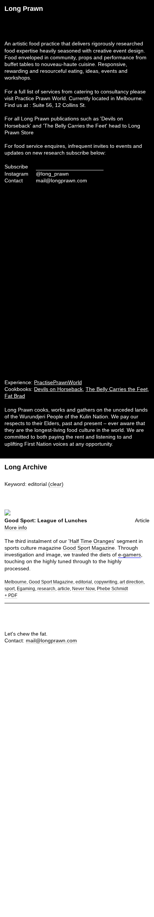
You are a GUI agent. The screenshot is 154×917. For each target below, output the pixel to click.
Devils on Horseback (58, 389)
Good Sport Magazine (89, 548)
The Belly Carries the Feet (117, 389)
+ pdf (10, 595)
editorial (84, 582)
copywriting (105, 582)
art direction (132, 582)
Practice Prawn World (40, 98)
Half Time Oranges (92, 541)
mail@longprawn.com (61, 180)
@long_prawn (52, 174)
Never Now (83, 588)
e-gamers (129, 555)
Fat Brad (14, 396)
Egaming (26, 588)
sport (9, 588)
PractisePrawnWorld (58, 382)
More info (15, 528)
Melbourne (15, 582)
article (64, 588)
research (46, 588)
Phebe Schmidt (112, 588)
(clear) (56, 484)
